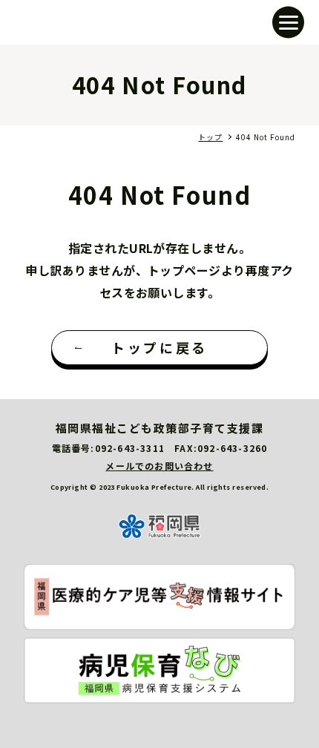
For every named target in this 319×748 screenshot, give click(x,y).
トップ (210, 136)
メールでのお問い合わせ (159, 465)
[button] (288, 23)
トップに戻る (159, 347)
